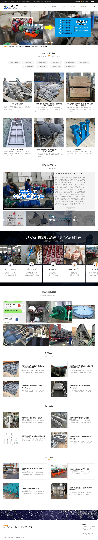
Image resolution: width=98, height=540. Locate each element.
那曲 (22, 527)
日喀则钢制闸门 (20, 46)
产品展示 (26, 7)
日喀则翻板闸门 (56, 66)
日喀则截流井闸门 (69, 62)
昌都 (12, 527)
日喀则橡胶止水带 (69, 66)
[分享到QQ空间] (86, 534)
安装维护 (54, 7)
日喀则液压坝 (42, 66)
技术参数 (45, 7)
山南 (19, 527)
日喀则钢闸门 (14, 62)
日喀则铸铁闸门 (83, 62)
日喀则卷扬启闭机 (29, 46)
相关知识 (35, 7)
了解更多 (70, 209)
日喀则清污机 (38, 46)
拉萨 (4, 527)
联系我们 (83, 7)
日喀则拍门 (11, 46)
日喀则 (8, 527)
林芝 (16, 527)
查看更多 (30, 527)
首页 (18, 7)
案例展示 (64, 7)
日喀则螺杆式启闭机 (28, 66)
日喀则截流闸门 (47, 46)
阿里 (26, 527)
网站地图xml (77, 1)
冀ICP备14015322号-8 (21, 537)
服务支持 (73, 7)
